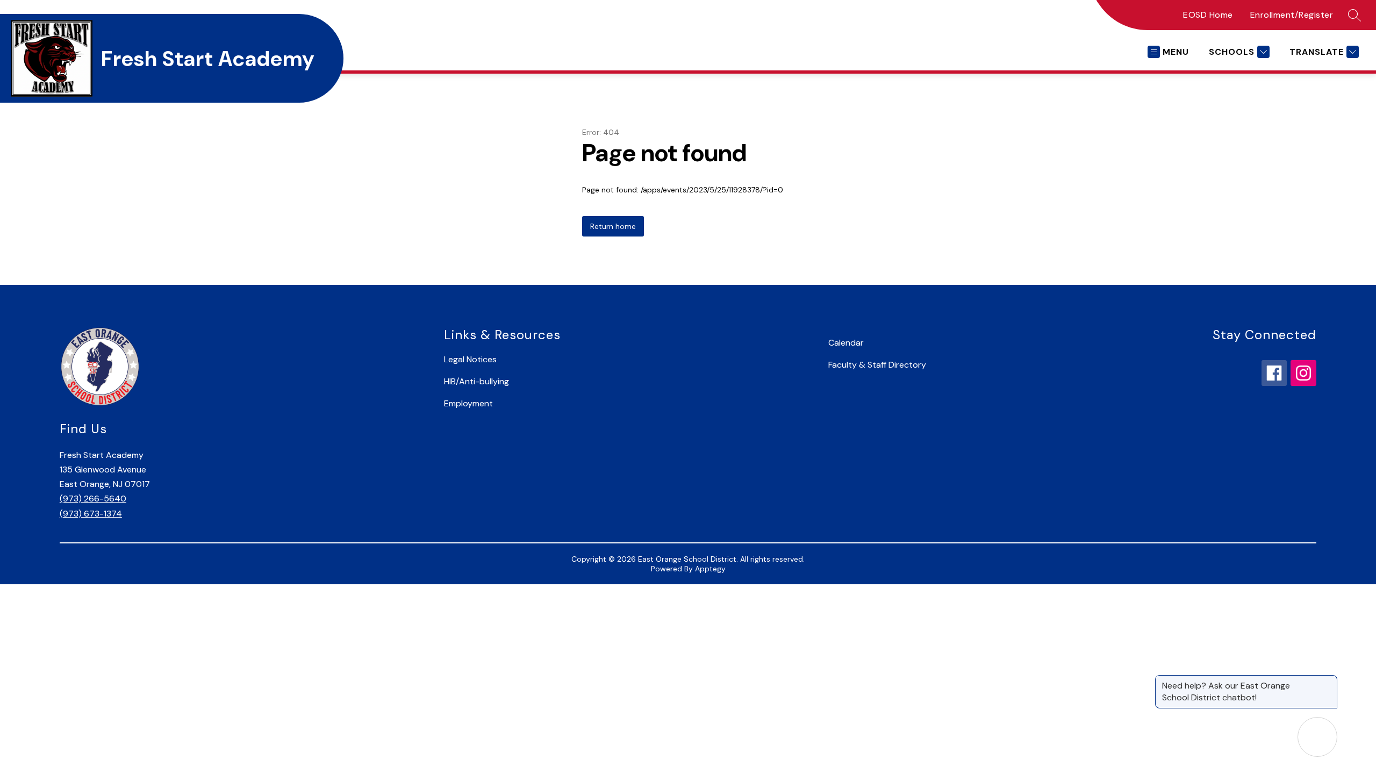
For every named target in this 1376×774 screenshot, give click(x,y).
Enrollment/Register (1292, 14)
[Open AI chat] (1317, 737)
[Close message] (1328, 680)
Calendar (846, 342)
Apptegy (710, 569)
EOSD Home (1208, 14)
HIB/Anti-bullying (476, 381)
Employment (468, 403)
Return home (613, 226)
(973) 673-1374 (91, 513)
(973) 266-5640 (93, 498)
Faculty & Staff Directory (877, 364)
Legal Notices (470, 359)
